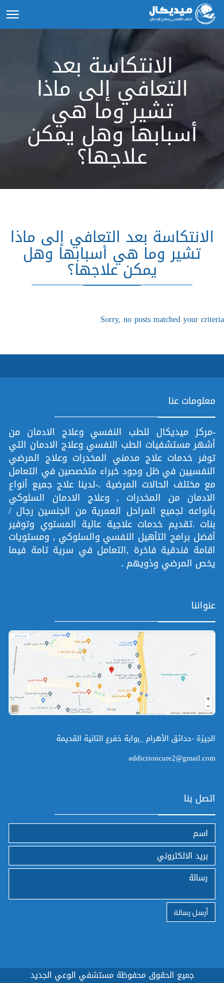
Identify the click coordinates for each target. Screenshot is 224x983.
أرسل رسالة (191, 911)
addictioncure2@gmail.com (172, 758)
